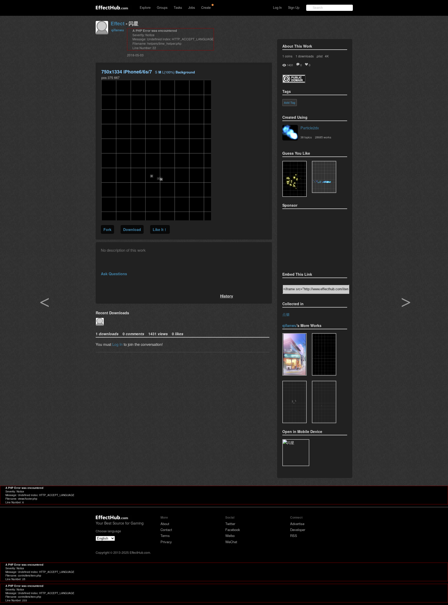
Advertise (297, 523)
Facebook (232, 529)
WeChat (231, 541)
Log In (277, 7)
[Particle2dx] (290, 133)
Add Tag (289, 102)
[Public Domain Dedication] (293, 81)
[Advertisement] (308, 239)
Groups (162, 7)
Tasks (178, 7)
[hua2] (294, 354)
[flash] (324, 402)
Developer (297, 529)
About (164, 523)
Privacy (166, 541)
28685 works (323, 137)
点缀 (286, 314)
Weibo (230, 535)
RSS (293, 535)
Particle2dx (309, 127)
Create (206, 7)
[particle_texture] (324, 177)
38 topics (306, 137)
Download (132, 229)
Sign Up (293, 7)
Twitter (230, 523)
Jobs (191, 7)
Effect (117, 23)
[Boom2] (294, 179)
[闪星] (324, 354)
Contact (166, 529)
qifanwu (117, 29)
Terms (165, 535)
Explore (145, 7)
